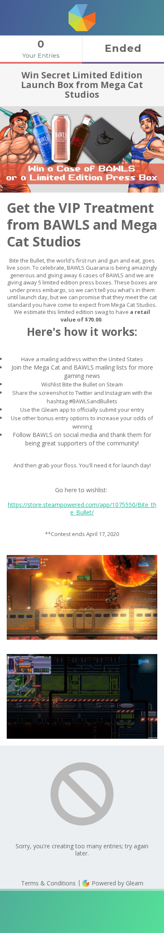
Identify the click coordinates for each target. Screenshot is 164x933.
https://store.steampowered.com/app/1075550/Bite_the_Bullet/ (82, 508)
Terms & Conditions (48, 883)
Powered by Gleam (116, 883)
